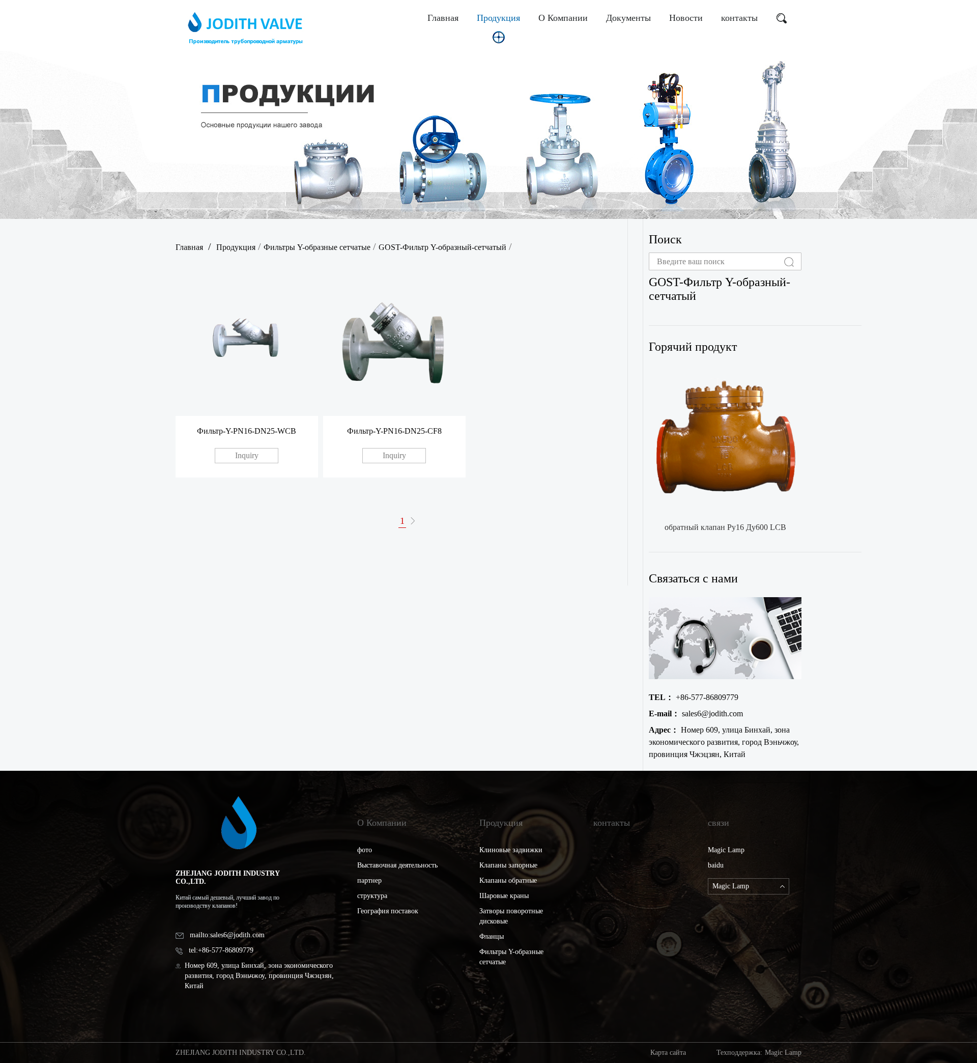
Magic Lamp (726, 850)
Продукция (498, 18)
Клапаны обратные (508, 880)
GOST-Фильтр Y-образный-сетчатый (442, 247)
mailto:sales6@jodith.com (227, 935)
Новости (686, 18)
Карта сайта (668, 1052)
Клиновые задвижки (510, 850)
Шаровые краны (504, 896)
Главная (442, 18)
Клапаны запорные (508, 865)
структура (372, 896)
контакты (739, 18)
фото (364, 850)
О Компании (563, 18)
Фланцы (491, 936)
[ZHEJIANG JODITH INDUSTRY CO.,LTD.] (246, 28)
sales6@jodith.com (696, 713)
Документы (628, 18)
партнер (369, 880)
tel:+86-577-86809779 (221, 950)
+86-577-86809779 (693, 697)
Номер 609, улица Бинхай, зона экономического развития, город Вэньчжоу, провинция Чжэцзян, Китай (724, 742)
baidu (716, 865)
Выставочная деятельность (397, 865)
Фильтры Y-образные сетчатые (317, 247)
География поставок (387, 911)
